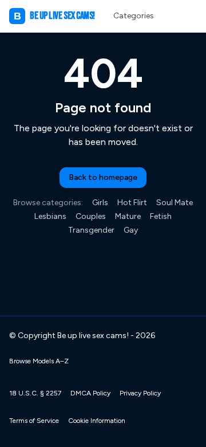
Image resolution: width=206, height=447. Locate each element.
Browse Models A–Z (39, 361)
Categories (133, 16)
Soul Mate (174, 202)
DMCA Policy (90, 393)
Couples (91, 216)
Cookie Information (96, 421)
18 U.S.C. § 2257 (35, 393)
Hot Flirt (132, 202)
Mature (128, 216)
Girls (100, 202)
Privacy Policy (140, 393)
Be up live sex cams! (54, 16)
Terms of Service (34, 421)
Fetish (161, 216)
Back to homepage (103, 177)
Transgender (91, 230)
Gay (131, 230)
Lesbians (50, 216)
